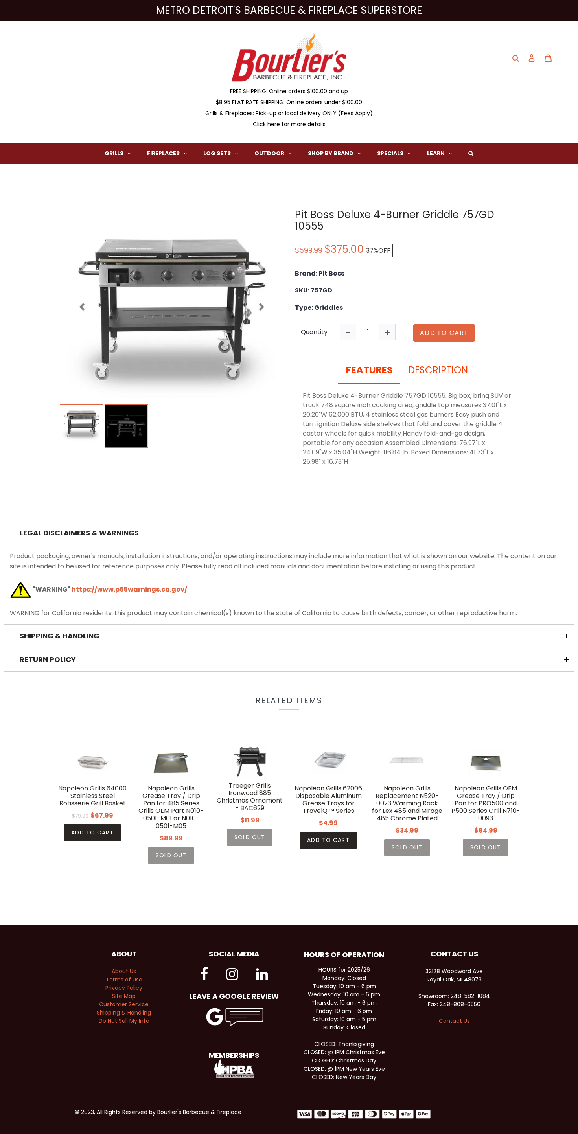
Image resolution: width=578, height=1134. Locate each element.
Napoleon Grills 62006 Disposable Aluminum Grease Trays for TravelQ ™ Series (328, 800)
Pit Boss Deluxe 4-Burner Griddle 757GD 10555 (394, 220)
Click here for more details (289, 124)
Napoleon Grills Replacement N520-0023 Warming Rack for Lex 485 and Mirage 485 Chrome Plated (407, 803)
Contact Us (454, 1021)
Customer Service (124, 1004)
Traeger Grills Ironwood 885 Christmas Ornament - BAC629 (250, 797)
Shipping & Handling (124, 1012)
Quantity (314, 332)
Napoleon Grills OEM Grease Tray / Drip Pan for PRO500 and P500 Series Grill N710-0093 (485, 803)
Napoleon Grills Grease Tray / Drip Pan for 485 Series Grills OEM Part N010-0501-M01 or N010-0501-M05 (171, 807)
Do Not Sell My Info (124, 1021)
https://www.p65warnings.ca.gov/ (129, 589)
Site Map (124, 996)
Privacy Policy (123, 988)
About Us (124, 971)
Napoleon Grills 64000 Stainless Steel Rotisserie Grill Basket (92, 796)
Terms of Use (124, 979)
